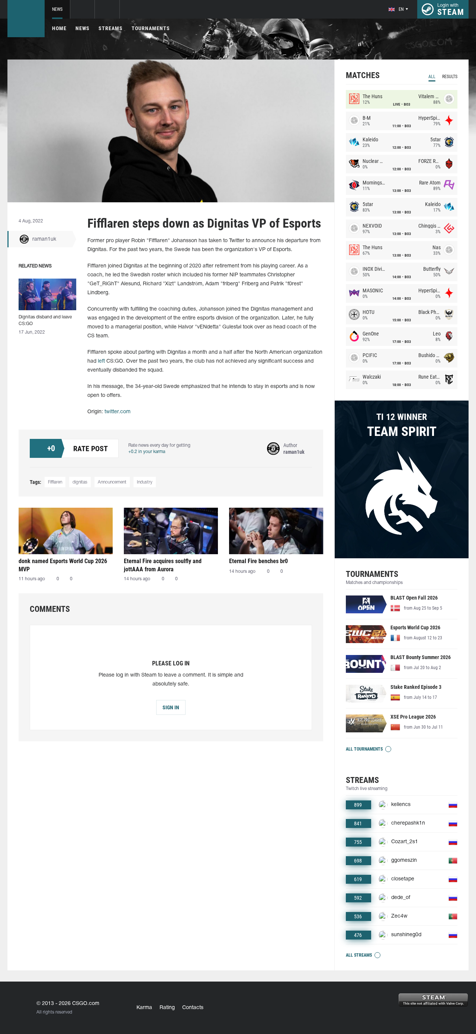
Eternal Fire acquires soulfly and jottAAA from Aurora (163, 565)
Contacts (192, 1007)
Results (449, 76)
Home (59, 28)
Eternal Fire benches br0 (258, 561)
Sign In (171, 707)
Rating (167, 1007)
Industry (144, 482)
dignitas (80, 482)
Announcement (112, 482)
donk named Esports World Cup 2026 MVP (63, 565)
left (101, 361)
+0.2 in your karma (146, 452)
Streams (111, 28)
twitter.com (117, 412)
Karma (144, 1007)
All (431, 76)
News (57, 9)
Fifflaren (55, 482)
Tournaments (151, 28)
